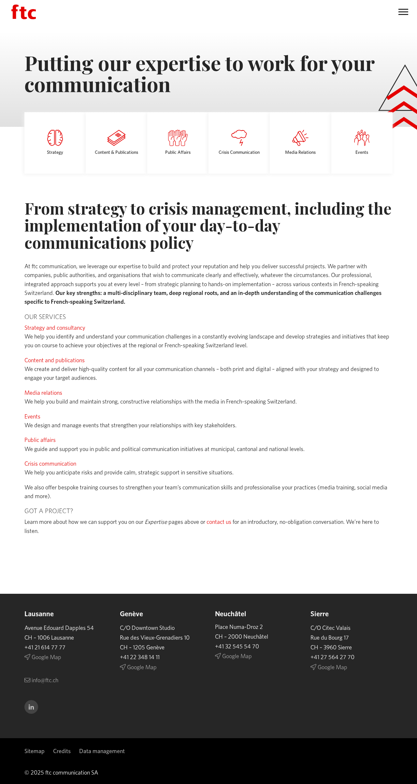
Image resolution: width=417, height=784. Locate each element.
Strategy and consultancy (54, 328)
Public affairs (40, 440)
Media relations (43, 393)
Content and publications (54, 361)
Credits (62, 751)
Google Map (45, 657)
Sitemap (34, 751)
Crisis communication (50, 464)
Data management (102, 751)
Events (32, 417)
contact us (219, 522)
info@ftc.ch (44, 681)
